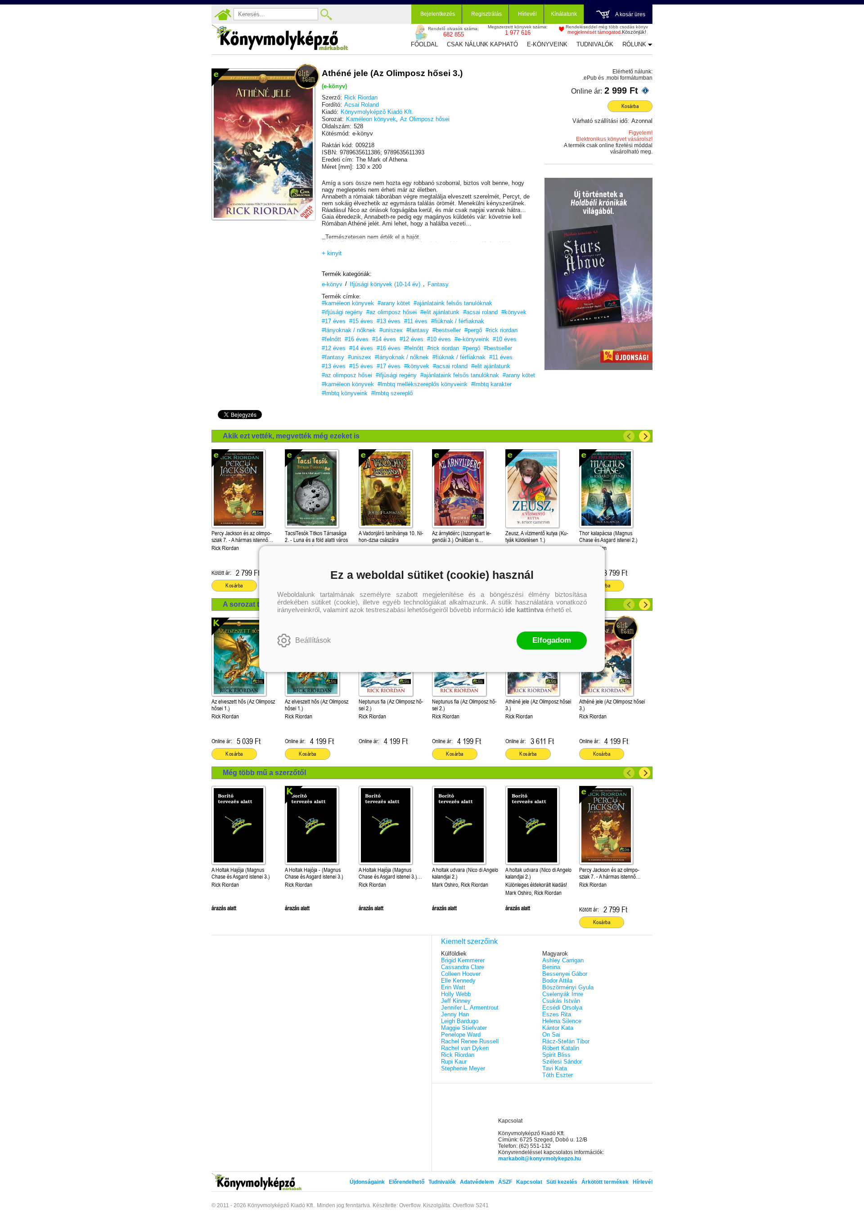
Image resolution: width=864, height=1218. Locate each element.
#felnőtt (331, 339)
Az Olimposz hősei (425, 119)
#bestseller (446, 330)
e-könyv (332, 284)
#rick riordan (502, 330)
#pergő (473, 330)
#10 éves (439, 339)
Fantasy (438, 284)
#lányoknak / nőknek (349, 330)
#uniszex (391, 330)
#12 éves (411, 339)
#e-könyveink (471, 339)
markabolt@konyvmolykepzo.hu (539, 1158)
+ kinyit (332, 253)
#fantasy (417, 330)
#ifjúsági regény (342, 312)
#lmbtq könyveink (345, 393)
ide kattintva (524, 610)
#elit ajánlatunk (439, 312)
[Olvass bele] (299, 204)
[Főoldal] (223, 14)
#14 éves (384, 339)
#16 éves (357, 339)
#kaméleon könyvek (348, 303)
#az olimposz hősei (391, 312)
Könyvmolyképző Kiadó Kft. (377, 111)
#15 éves (361, 321)
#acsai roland (480, 312)
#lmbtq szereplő (392, 393)
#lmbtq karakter (491, 384)
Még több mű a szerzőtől (264, 772)
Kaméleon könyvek (371, 119)
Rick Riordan (361, 97)
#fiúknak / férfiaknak (457, 321)
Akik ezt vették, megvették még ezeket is (291, 436)
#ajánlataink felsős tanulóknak (453, 303)
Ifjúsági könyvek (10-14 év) (385, 284)
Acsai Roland (361, 104)
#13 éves (388, 321)
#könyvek (513, 312)
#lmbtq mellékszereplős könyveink (423, 384)
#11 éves (416, 321)
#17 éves (334, 321)
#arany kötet (394, 303)
